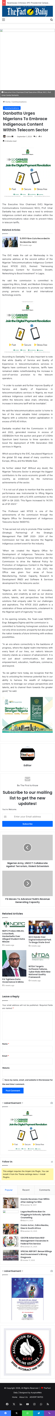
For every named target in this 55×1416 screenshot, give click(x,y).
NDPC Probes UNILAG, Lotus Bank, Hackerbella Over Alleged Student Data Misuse (13, 936)
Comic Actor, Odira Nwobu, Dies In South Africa (35, 1227)
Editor (9, 136)
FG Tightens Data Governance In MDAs (13, 980)
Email (5, 1056)
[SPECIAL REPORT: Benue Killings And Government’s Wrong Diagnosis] (10, 1255)
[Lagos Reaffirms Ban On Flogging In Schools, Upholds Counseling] (10, 1215)
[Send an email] (12, 136)
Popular (9, 1190)
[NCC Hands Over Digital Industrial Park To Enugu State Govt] (41, 927)
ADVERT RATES (36, 1397)
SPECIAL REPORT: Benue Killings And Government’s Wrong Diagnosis (36, 1254)
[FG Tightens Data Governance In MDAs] (14, 963)
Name (5, 1044)
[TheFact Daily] (27, 11)
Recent (25, 1190)
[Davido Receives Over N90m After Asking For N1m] (10, 1203)
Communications (19, 102)
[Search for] (51, 19)
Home (7, 102)
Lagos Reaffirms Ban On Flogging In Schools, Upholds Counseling (35, 1214)
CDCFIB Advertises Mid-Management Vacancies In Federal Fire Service (34, 1240)
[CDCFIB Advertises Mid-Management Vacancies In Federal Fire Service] (10, 1241)
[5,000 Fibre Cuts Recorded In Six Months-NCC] (10, 242)
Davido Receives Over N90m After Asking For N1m (35, 1200)
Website (6, 1068)
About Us (23, 1397)
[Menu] (3, 19)
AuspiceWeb (36, 1392)
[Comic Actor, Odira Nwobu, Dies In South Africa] (10, 1229)
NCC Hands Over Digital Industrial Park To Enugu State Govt (40, 940)
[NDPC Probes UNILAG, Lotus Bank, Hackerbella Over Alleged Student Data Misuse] (14, 924)
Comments (44, 1190)
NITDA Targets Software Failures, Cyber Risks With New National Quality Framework (39, 972)
